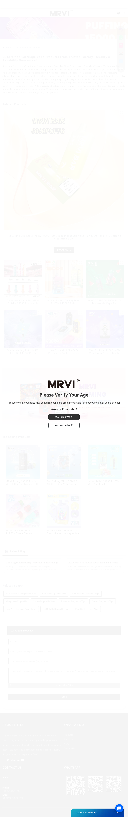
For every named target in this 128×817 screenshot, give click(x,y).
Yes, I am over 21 (64, 416)
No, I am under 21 (64, 425)
